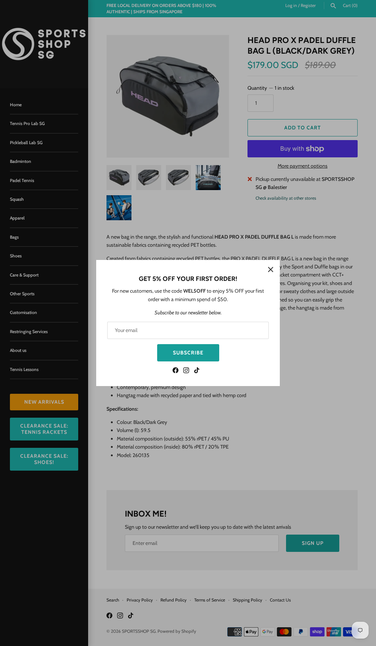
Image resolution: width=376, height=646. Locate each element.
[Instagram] (186, 371)
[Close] (271, 269)
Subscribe (188, 352)
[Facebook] (175, 371)
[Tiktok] (197, 371)
